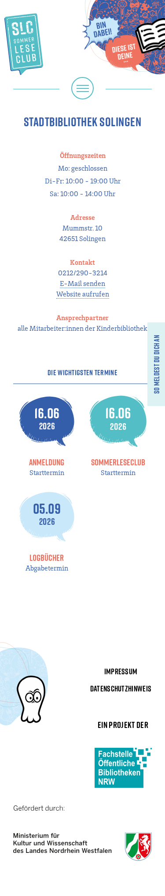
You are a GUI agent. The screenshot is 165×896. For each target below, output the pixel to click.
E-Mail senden (82, 283)
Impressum (121, 671)
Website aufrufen (82, 293)
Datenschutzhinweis (121, 688)
